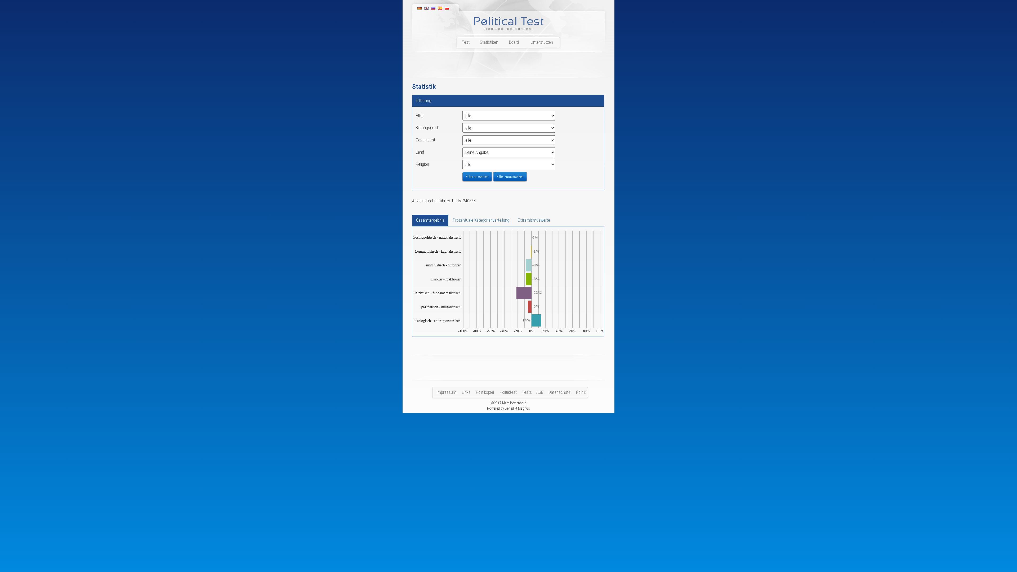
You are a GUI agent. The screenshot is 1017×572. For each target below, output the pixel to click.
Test (466, 42)
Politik (581, 392)
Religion (422, 164)
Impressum (446, 392)
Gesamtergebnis (430, 220)
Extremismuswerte (534, 220)
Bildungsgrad (427, 127)
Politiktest (508, 392)
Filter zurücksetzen (510, 177)
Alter (420, 115)
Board (514, 42)
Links (466, 392)
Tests (527, 392)
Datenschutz (559, 392)
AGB (539, 392)
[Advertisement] (508, 66)
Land (420, 152)
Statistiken (489, 42)
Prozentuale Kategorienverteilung (481, 220)
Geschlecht (425, 139)
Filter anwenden (477, 177)
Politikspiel (485, 392)
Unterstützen (542, 42)
